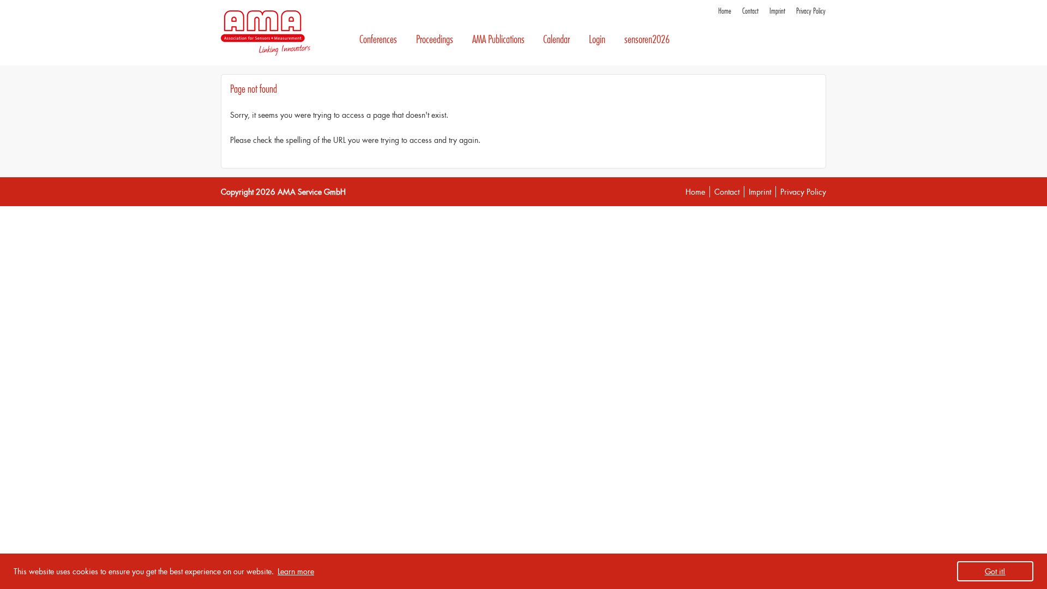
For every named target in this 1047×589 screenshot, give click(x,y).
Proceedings (434, 39)
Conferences (378, 39)
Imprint (777, 11)
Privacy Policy (811, 11)
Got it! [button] (995, 571)
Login (597, 39)
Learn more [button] (296, 571)
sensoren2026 (647, 39)
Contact (750, 11)
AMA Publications (498, 39)
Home (724, 11)
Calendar (556, 39)
